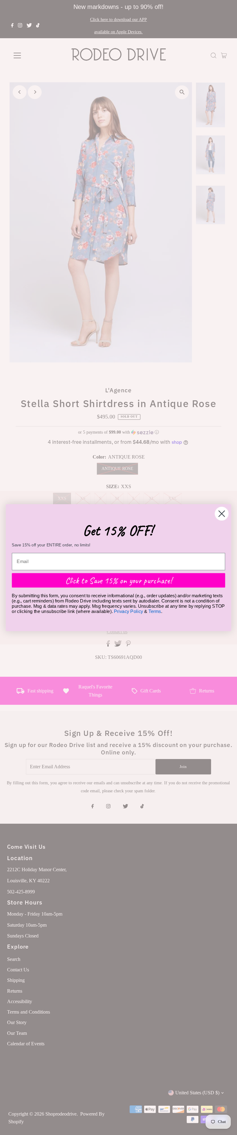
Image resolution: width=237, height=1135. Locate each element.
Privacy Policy (128, 611)
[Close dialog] (221, 513)
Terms (154, 611)
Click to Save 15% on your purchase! (118, 580)
